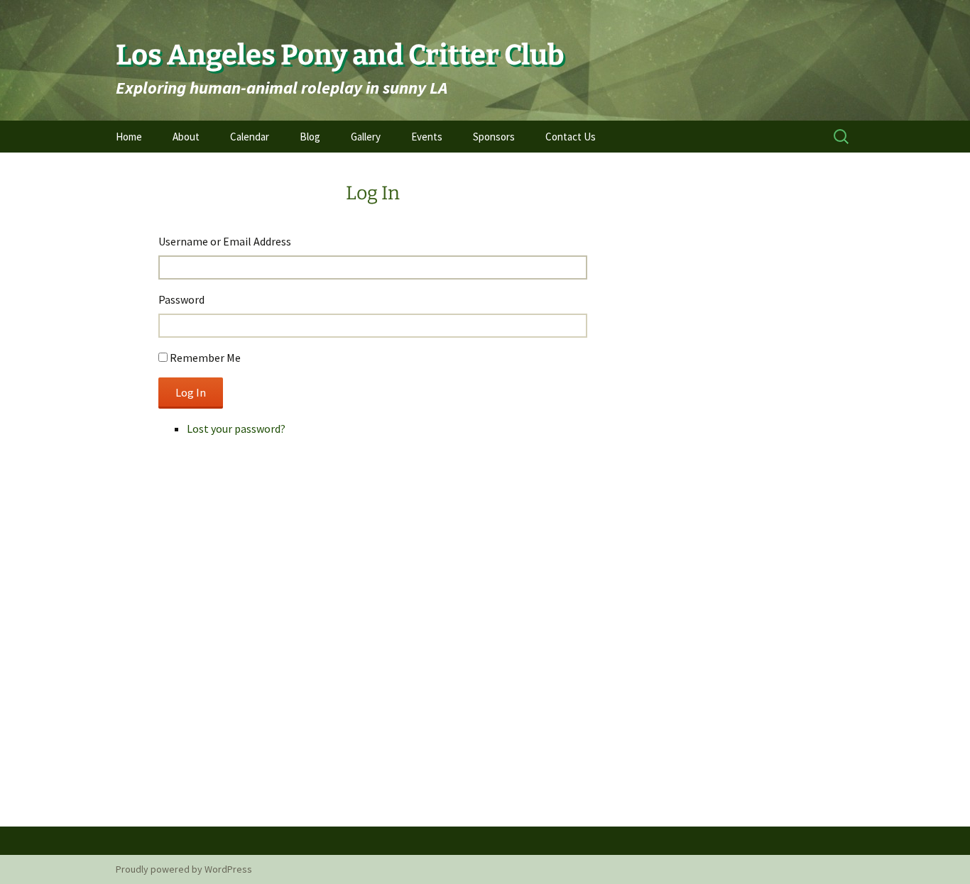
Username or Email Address (224, 241)
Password (181, 299)
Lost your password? (236, 428)
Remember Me (205, 357)
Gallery (366, 136)
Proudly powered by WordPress (184, 869)
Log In (190, 392)
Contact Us (570, 136)
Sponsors (494, 136)
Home (129, 136)
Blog (310, 136)
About (186, 136)
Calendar (249, 136)
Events (426, 136)
